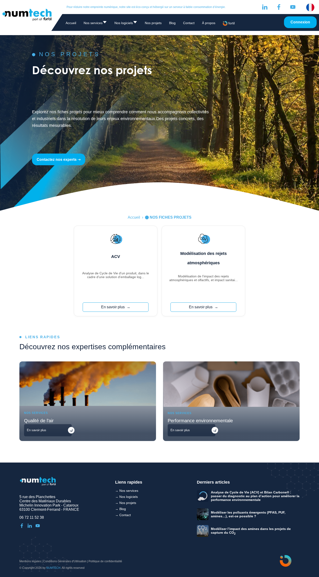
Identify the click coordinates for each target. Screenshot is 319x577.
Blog (172, 23)
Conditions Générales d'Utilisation (64, 561)
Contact (189, 23)
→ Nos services (126, 490)
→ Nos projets (125, 503)
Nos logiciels (125, 24)
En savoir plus (113, 307)
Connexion (300, 22)
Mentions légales (30, 561)
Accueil (71, 23)
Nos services (95, 24)
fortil (231, 23)
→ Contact (123, 515)
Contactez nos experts (57, 160)
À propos (208, 23)
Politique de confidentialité (105, 561)
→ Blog (120, 509)
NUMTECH (53, 568)
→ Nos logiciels (126, 497)
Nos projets (153, 23)
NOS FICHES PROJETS (170, 217)
